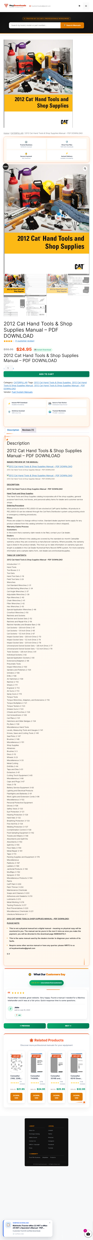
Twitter (50, 1134)
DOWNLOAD (16, 1097)
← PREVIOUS (25, 1026)
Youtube (50, 1148)
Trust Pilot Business (34, 1157)
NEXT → (68, 1026)
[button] (85, 168)
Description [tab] (13, 430)
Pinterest (50, 1137)
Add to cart (46, 374)
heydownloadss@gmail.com (41, 6)
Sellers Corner (33, 1137)
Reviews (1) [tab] (28, 430)
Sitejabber (45, 1157)
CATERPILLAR (17, 133)
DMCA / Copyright (34, 1144)
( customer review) (24, 341)
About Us (31, 1130)
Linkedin (50, 1130)
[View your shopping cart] (79, 6)
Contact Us (32, 1141)
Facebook (51, 1144)
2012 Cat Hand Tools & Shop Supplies (52, 382)
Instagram (51, 1141)
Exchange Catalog (34, 1134)
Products (53, 1157)
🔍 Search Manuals (72, 25)
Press (30, 1148)
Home (6, 133)
